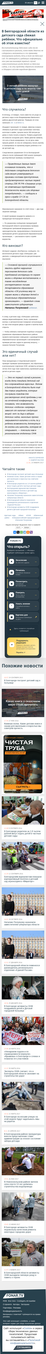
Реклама (17, 1308)
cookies (24, 1321)
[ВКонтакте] (14, 532)
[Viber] (31, 532)
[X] (18, 532)
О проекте (7, 1304)
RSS (5, 1301)
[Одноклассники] (28, 532)
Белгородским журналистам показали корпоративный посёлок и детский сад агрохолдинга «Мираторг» (22, 490)
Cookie (27, 1328)
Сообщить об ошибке (26, 1301)
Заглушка (25, 1304)
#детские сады (10, 515)
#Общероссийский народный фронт (26, 518)
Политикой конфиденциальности (25, 1342)
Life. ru (12, 123)
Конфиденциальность (12, 1311)
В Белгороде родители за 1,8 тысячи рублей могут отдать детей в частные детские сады (24, 485)
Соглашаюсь (24, 1347)
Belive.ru (20, 123)
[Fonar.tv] (7, 3)
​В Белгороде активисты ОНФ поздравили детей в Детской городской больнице (23, 508)
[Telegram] (24, 532)
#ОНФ (28, 515)
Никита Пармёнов (36, 458)
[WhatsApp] (21, 532)
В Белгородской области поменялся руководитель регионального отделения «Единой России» (22, 502)
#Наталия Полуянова (23, 520)
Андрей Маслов (37, 460)
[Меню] (43, 2)
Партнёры (7, 1308)
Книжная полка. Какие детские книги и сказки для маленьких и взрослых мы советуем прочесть (24, 478)
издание (33, 307)
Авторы (16, 1304)
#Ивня (21, 515)
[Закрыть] (42, 24)
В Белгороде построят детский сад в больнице (25, 474)
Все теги (12, 1301)
